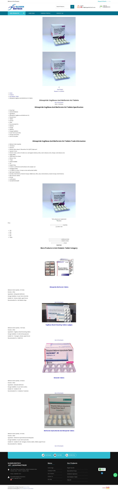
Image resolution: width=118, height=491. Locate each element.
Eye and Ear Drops (72, 471)
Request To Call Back (59, 91)
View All (69, 480)
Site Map (50, 479)
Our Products (14, 13)
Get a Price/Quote (59, 102)
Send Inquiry (60, 89)
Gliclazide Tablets (59, 378)
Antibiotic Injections (72, 474)
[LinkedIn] (102, 473)
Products (11, 94)
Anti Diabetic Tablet (14, 96)
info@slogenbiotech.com (88, 7)
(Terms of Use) (26, 487)
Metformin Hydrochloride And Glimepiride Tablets (59, 431)
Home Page (32, 13)
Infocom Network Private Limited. (26, 488)
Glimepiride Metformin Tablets (59, 287)
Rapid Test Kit (70, 468)
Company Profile (45, 13)
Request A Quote (102, 1)
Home (10, 93)
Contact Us (59, 13)
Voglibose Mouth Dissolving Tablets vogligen (59, 325)
